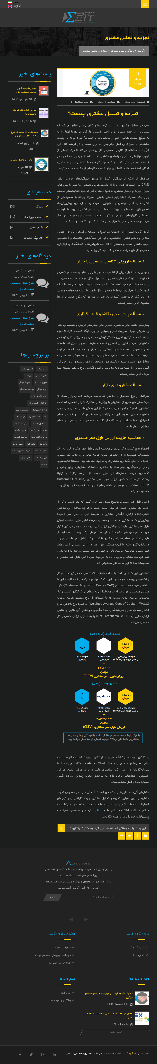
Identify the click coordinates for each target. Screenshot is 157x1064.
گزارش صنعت (41, 458)
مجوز (45, 430)
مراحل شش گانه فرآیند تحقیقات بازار (24, 111)
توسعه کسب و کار (39, 396)
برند (45, 416)
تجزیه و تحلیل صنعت (21, 451)
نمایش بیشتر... (115, 1032)
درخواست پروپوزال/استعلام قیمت (53, 955)
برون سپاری (42, 369)
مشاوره (44, 464)
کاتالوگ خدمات (33, 238)
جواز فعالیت (20, 430)
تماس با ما (138, 955)
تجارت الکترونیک (39, 410)
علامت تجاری (34, 416)
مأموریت (43, 444)
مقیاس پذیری (22, 410)
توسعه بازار (42, 389)
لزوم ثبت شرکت (21, 423)
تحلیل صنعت (41, 451)
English (16, 6)
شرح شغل (36, 227)
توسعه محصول (27, 389)
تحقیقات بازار (25, 382)
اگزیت (141, 51)
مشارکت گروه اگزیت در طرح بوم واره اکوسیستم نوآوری (24, 133)
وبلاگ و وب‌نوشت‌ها (122, 51)
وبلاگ (100, 102)
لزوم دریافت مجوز (39, 437)
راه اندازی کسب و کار (38, 403)
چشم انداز (31, 444)
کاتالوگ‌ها (66, 993)
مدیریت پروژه (41, 382)
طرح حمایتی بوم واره (60, 963)
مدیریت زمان (41, 376)
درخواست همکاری (61, 948)
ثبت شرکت (20, 416)
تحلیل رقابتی (25, 458)
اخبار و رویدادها (33, 217)
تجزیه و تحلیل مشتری (21, 159)
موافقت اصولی (20, 437)
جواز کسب (34, 430)
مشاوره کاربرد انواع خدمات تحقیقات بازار (26, 90)
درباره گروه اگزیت (135, 948)
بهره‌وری (28, 376)
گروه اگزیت (18, 444)
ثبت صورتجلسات (39, 423)
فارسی (16, 2)
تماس (97, 810)
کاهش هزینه (27, 369)
